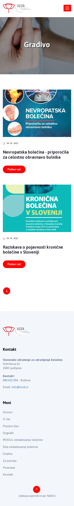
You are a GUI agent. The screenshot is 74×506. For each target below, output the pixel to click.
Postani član (11, 426)
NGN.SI (51, 495)
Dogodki (8, 433)
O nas (6, 419)
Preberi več (14, 169)
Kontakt (8, 474)
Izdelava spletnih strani (32, 495)
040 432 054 (10, 380)
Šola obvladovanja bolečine (20, 446)
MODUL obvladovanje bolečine (23, 439)
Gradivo (8, 453)
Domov (7, 412)
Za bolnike (10, 460)
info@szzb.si (19, 387)
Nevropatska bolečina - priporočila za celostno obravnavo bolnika (36, 154)
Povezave (9, 467)
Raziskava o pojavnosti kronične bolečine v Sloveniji (33, 250)
